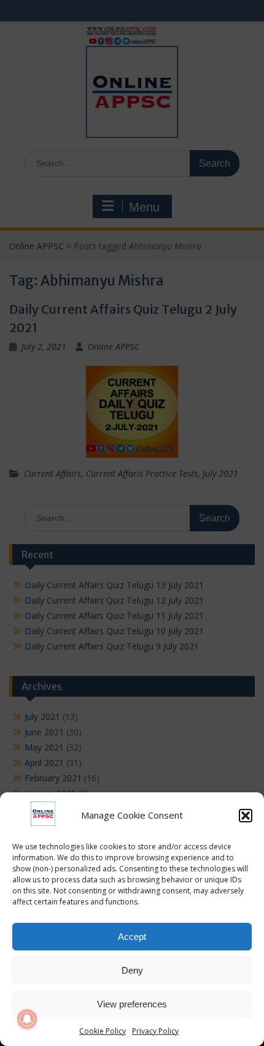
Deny (132, 970)
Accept (132, 936)
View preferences (132, 1004)
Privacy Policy (155, 1031)
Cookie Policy (102, 1031)
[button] (245, 815)
